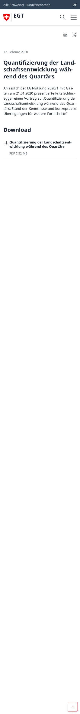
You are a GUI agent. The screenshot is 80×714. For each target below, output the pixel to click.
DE (75, 5)
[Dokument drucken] (65, 34)
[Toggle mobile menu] (73, 17)
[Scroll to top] (72, 706)
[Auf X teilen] (74, 34)
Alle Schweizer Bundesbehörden (26, 5)
